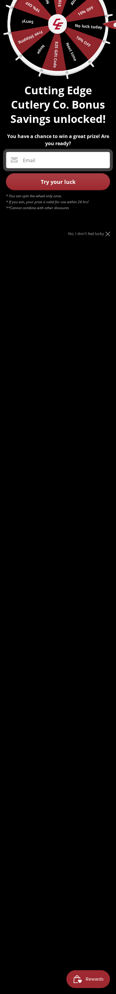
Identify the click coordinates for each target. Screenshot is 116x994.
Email (29, 160)
